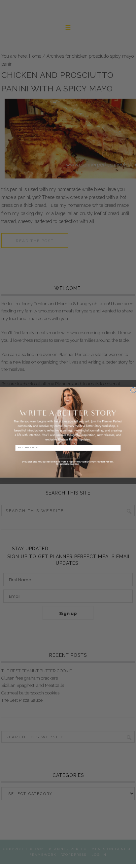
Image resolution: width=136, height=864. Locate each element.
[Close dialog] (133, 390)
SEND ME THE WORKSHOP (68, 455)
